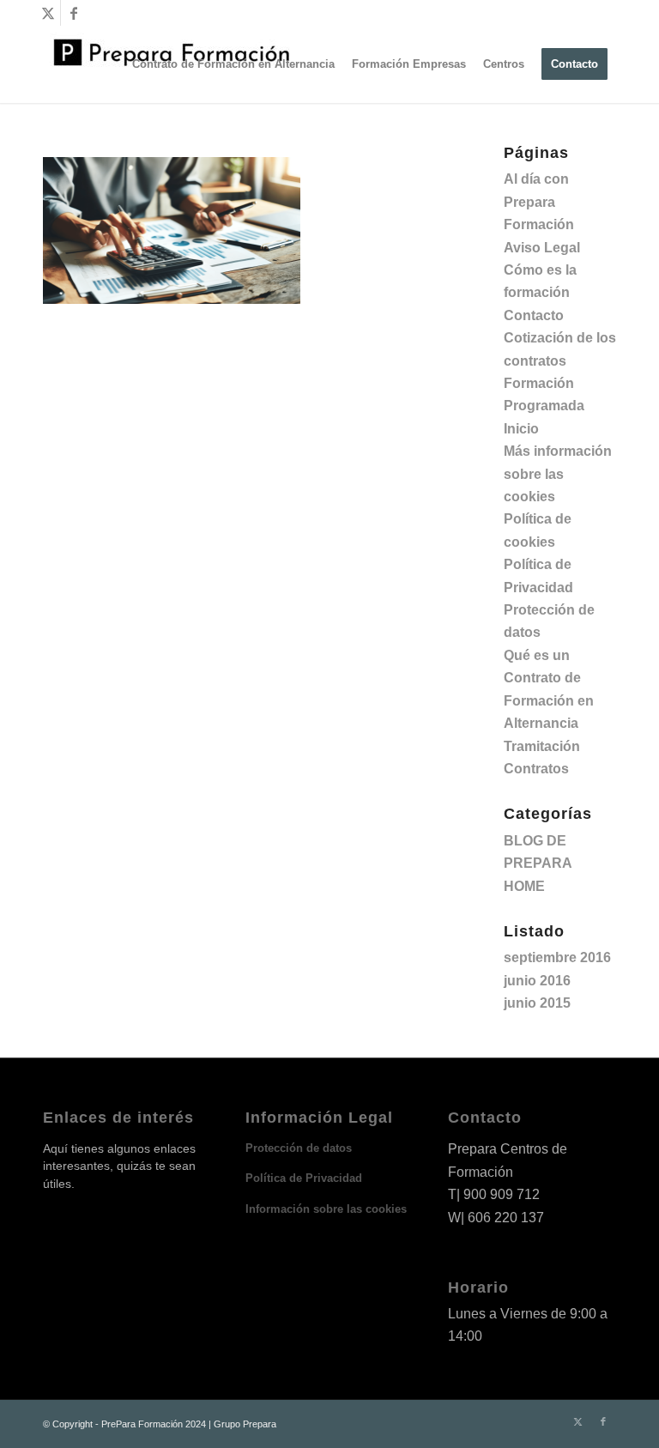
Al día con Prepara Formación (539, 202)
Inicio (521, 428)
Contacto (534, 315)
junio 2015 (537, 1003)
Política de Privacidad (303, 1178)
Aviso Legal (542, 247)
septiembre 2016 (557, 957)
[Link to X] (47, 13)
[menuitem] (233, 64)
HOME (524, 886)
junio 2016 (537, 980)
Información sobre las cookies (326, 1209)
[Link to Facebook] (74, 13)
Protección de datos (298, 1148)
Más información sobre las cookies (558, 474)
